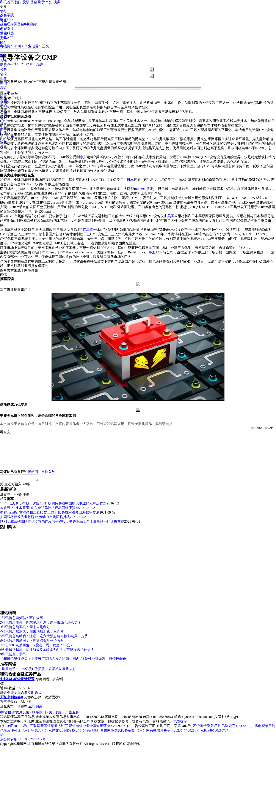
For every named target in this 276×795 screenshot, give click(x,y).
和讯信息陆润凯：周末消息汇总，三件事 (33, 631)
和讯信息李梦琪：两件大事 (22, 618)
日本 (130, 180)
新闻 (18, 2)
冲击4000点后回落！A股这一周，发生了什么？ (37, 645)
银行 (3, 11)
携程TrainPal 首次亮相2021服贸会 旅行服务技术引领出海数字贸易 (49, 512)
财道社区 (7, 19)
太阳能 (129, 189)
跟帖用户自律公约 (41, 472)
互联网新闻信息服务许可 (49, 726)
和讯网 (5, 46)
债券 (56, 2)
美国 (170, 216)
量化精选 (7, 33)
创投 (3, 74)
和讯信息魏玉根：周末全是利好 (26, 627)
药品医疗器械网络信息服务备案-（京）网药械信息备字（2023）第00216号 (143, 730)
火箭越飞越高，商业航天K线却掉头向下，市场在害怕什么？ (48, 649)
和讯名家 (37, 64)
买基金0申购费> (26, 24)
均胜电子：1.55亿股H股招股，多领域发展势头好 (39, 669)
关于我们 (56, 712)
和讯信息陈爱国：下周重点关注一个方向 (33, 640)
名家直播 (7, 28)
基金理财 (7, 24)
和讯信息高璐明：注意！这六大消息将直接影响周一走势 (45, 636)
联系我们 (39, 712)
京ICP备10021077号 (215, 730)
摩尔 (83, 157)
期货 (41, 2)
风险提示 (180, 721)
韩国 (151, 252)
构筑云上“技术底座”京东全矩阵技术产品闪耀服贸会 (39, 508)
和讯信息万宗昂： (15, 654)
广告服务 (72, 712)
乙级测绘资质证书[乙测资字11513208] (221, 726)
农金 (3, 87)
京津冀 (88, 229)
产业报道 (31, 46)
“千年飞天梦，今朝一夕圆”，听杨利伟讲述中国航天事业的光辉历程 (51, 503)
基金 (33, 2)
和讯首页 (7, 2)
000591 (140, 189)
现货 (3, 78)
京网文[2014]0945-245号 (67, 730)
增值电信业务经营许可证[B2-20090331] (98, 726)
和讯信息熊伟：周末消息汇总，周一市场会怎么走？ (41, 622)
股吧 (149, 189)
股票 (25, 2)
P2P (3, 42)
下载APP (6, 38)
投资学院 (7, 15)
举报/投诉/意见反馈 (14, 712)
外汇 (49, 2)
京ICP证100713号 (14, 726)
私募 (3, 69)
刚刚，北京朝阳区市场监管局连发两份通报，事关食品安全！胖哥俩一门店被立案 (62, 521)
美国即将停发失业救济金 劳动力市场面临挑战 (35, 517)
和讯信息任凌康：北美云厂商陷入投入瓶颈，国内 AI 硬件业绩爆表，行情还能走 (64, 659)
